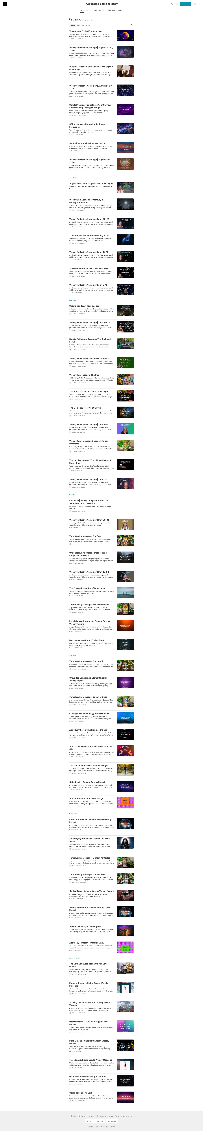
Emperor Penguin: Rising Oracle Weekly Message (88, 984)
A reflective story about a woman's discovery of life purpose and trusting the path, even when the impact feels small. (91, 930)
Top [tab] (78, 25)
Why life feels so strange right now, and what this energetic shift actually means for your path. (90, 131)
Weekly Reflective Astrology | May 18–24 (89, 572)
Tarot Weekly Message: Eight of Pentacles (89, 858)
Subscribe (185, 4)
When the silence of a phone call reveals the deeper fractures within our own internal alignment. (91, 592)
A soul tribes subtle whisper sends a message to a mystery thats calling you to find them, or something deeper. (90, 147)
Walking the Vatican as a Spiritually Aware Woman (89, 1003)
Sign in (196, 4)
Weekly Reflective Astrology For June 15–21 (90, 358)
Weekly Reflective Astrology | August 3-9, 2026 (89, 161)
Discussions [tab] (86, 25)
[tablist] (80, 25)
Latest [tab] (73, 25)
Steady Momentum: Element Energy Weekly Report (90, 908)
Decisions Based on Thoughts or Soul (87, 1076)
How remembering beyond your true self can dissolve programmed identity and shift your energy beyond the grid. (91, 1097)
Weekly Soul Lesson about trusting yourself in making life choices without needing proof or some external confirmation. (90, 239)
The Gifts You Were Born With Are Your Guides (88, 965)
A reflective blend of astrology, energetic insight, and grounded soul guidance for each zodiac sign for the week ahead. (90, 326)
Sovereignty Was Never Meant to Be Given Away (89, 840)
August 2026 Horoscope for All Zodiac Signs (91, 183)
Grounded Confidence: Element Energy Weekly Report (88, 679)
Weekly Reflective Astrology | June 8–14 (88, 424)
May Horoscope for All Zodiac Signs (86, 640)
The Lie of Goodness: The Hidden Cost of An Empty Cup (90, 461)
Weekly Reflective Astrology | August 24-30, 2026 (91, 49)
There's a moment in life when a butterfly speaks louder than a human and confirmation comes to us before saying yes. (91, 412)
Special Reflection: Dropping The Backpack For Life (90, 340)
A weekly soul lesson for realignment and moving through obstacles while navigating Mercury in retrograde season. (90, 206)
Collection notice (126, 1116)
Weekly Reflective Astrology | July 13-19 (88, 252)
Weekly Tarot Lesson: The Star (84, 375)
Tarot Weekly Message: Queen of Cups (88, 697)
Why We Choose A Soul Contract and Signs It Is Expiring (91, 68)
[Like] (70, 435)
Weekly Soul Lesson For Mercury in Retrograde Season (86, 201)
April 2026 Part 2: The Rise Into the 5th (88, 730)
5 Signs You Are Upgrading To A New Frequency (87, 125)
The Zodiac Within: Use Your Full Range (88, 765)
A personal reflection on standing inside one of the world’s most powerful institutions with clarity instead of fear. (90, 1009)
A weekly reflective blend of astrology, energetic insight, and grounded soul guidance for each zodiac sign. (91, 524)
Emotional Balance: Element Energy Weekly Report (90, 820)
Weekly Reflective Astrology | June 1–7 (88, 479)
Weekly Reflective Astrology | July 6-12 (88, 285)
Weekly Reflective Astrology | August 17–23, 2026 (90, 87)
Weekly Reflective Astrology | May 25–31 (89, 520)
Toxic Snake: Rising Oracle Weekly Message (90, 1060)
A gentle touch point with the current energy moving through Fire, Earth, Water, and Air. (91, 1028)
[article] (101, 36)
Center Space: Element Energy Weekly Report (91, 891)
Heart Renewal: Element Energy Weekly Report (88, 1023)
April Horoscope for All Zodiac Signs (87, 798)
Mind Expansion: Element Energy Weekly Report (89, 1042)
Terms (117, 1116)
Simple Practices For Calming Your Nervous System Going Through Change (90, 106)
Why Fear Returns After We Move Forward (89, 268)
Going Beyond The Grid (80, 1093)
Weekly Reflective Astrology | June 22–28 (89, 322)
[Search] (172, 4)
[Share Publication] (177, 4)
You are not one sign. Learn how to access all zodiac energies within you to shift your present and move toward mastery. (91, 769)
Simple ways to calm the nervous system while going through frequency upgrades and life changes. (88, 112)
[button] (82, 10)
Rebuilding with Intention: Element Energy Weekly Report (89, 622)
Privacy (110, 1116)
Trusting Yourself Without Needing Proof (89, 235)
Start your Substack (96, 1121)
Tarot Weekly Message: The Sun (85, 536)
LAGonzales (79, 39)
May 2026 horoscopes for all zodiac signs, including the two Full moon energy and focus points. (91, 644)
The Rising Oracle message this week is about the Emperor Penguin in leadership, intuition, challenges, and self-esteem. (91, 990)
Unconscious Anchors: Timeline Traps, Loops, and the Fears (88, 554)
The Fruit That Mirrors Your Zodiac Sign (88, 391)
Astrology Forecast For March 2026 (86, 943)
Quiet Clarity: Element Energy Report (87, 782)
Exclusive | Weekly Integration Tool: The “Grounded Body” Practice (88, 502)
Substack (91, 1127)
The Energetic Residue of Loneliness (87, 588)
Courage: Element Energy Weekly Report (89, 713)
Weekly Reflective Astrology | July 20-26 (89, 219)
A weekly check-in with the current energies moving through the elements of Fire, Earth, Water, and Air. (91, 895)
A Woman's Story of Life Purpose (85, 926)
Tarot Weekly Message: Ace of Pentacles (89, 604)
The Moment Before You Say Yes (85, 408)
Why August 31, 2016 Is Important (85, 31)
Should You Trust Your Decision (84, 306)
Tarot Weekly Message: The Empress (87, 874)
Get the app (112, 1121)
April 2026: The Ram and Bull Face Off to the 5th (90, 747)
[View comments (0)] (85, 41)
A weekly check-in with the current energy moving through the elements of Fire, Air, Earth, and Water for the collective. (90, 786)
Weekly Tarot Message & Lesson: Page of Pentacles (89, 442)
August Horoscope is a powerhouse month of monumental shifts (90, 187)
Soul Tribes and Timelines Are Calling (87, 143)
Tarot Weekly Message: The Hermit (86, 661)
